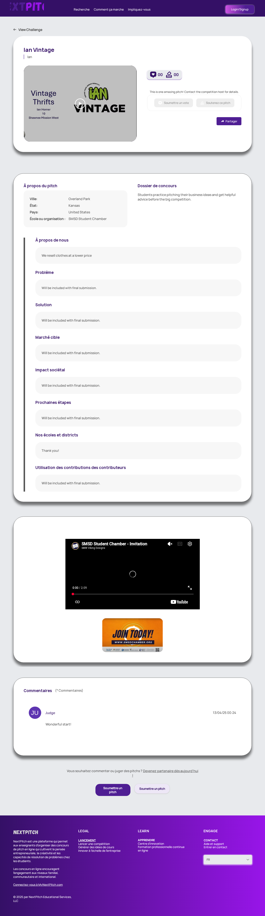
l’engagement (22, 873)
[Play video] (80, 103)
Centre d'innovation (151, 844)
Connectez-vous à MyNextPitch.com (38, 885)
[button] (87, 840)
